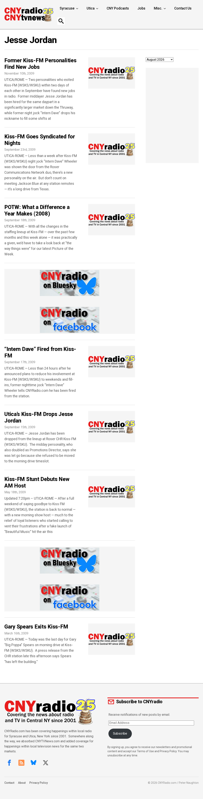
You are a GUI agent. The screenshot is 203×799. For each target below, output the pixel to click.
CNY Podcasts (118, 8)
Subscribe (120, 733)
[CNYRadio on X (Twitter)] (46, 763)
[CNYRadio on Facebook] (9, 763)
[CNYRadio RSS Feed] (21, 763)
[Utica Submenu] (98, 8)
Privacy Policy (38, 782)
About (22, 782)
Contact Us (183, 8)
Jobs (141, 8)
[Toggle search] (61, 21)
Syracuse (67, 8)
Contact (9, 782)
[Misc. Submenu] (165, 8)
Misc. (158, 8)
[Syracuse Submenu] (77, 8)
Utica (91, 8)
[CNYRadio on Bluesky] (33, 763)
